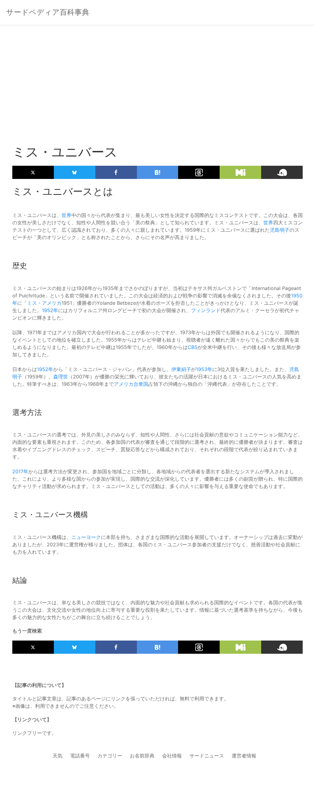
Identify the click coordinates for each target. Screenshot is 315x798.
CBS (192, 347)
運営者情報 (244, 756)
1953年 (204, 369)
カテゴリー (110, 756)
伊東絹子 (181, 369)
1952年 (50, 310)
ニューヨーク (86, 537)
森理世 (60, 377)
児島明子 (279, 230)
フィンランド (206, 310)
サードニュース (206, 756)
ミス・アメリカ (44, 303)
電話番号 (80, 756)
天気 (57, 756)
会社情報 (172, 756)
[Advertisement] (157, 74)
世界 (66, 215)
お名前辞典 (142, 756)
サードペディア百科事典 (47, 12)
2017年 (20, 471)
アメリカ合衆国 (131, 384)
